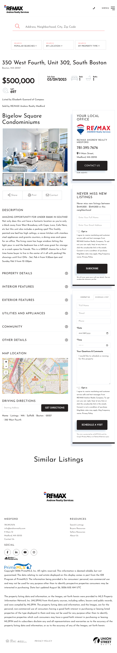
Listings (14, 416)
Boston (40, 416)
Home (5, 416)
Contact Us (92, 166)
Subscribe (92, 269)
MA (23, 416)
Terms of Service (99, 437)
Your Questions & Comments (90, 351)
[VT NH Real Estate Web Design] (102, 641)
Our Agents (82, 173)
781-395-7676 (87, 148)
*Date (79, 328)
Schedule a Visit (102, 297)
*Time (79, 340)
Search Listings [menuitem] (77, 525)
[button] (17, 26)
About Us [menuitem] (74, 536)
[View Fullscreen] (6, 372)
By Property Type (88, 46)
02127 (49, 416)
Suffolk (30, 416)
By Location (53, 46)
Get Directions (54, 408)
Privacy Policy (87, 257)
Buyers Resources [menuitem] (77, 528)
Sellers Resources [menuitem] (77, 532)
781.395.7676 (9, 525)
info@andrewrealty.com (14, 528)
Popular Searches (24, 46)
